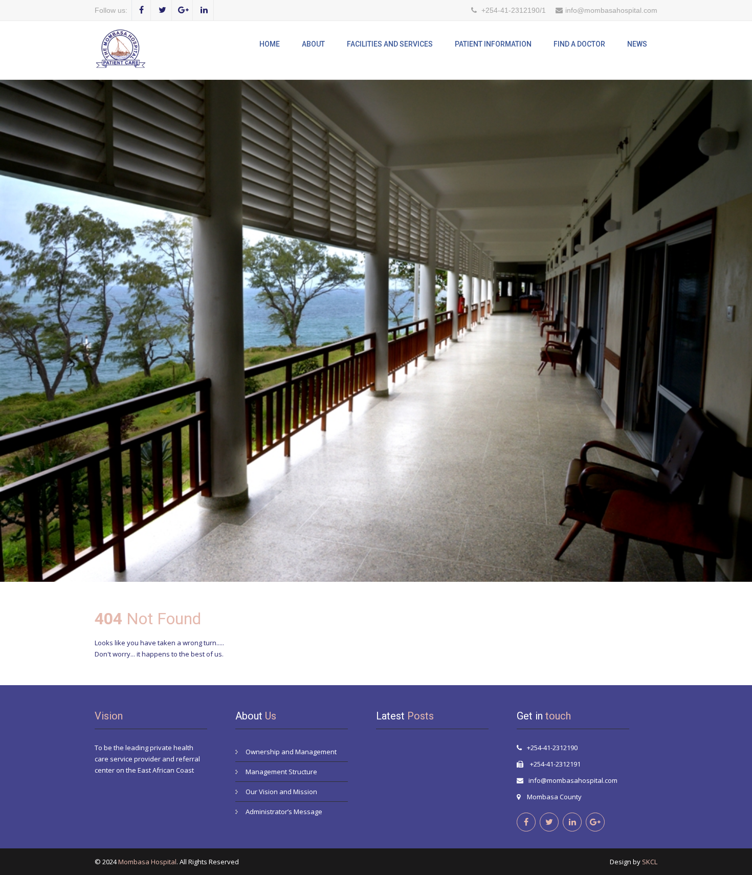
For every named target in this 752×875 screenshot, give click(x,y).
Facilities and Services (390, 44)
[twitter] (162, 10)
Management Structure (281, 771)
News (637, 44)
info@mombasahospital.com (572, 780)
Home (269, 44)
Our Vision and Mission (281, 791)
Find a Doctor (579, 44)
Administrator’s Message (284, 811)
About (313, 44)
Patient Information (493, 44)
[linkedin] (204, 10)
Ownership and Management (291, 751)
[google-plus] (183, 10)
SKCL (649, 861)
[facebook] (141, 10)
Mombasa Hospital (147, 861)
